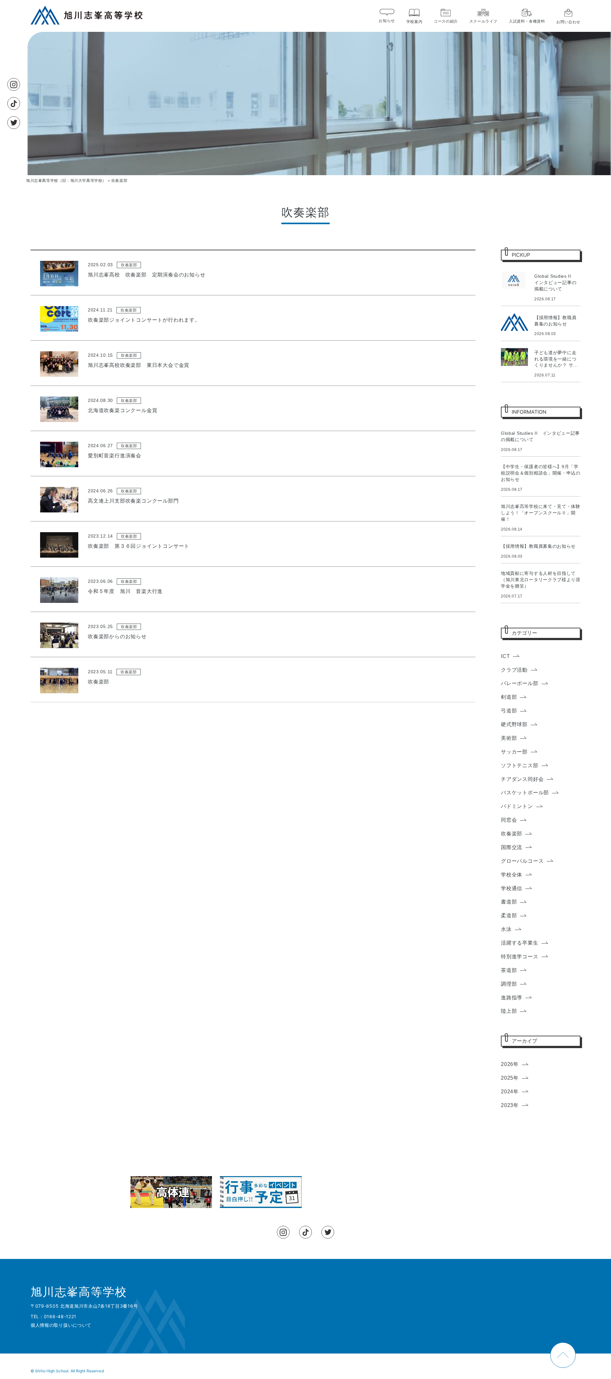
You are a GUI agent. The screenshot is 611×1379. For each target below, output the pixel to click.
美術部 (509, 738)
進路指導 (511, 997)
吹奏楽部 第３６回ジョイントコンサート (138, 546)
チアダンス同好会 (522, 779)
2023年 (510, 1105)
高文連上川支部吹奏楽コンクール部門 (133, 501)
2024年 (510, 1091)
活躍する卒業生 (519, 943)
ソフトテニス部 (519, 765)
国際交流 (511, 847)
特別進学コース (519, 956)
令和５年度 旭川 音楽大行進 (125, 591)
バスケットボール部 (525, 792)
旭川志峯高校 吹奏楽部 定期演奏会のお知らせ (147, 274)
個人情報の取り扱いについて (61, 1325)
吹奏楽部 (129, 265)
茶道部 (509, 970)
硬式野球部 (514, 724)
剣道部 (509, 697)
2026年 (510, 1064)
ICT (505, 656)
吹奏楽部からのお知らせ (117, 636)
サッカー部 (514, 751)
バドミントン (517, 806)
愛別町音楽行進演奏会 (114, 455)
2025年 (510, 1078)
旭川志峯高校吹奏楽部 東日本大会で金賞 (138, 365)
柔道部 (509, 915)
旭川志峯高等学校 (79, 1292)
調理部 (509, 984)
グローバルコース (522, 861)
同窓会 (509, 820)
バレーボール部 (519, 683)
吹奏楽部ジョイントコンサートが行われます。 (144, 320)
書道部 (509, 901)
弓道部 (509, 710)
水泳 (506, 929)
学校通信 (511, 888)
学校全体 (511, 874)
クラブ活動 (514, 670)
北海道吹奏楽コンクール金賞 (122, 410)
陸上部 (509, 1011)
